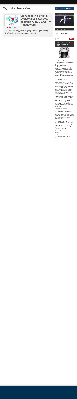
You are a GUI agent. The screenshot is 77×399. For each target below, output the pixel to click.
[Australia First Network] (64, 207)
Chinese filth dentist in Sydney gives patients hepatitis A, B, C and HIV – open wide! (35, 20)
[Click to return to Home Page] (64, 10)
